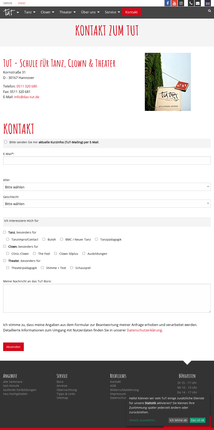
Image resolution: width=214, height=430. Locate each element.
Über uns (88, 12)
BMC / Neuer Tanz (78, 239)
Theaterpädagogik (24, 268)
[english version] (208, 3)
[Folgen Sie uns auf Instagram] (181, 3)
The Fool (44, 254)
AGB (113, 385)
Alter (6, 180)
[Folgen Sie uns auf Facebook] (167, 3)
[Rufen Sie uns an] (191, 3)
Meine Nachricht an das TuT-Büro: (27, 281)
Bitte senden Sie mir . (54, 142)
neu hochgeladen (15, 393)
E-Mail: (8, 154)
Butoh (52, 239)
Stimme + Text (56, 268)
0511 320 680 (27, 86)
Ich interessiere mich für (21, 221)
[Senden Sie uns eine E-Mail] (198, 3)
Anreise (62, 385)
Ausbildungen (97, 254)
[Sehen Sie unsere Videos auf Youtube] (174, 3)
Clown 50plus (68, 254)
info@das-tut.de (26, 97)
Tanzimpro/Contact (24, 239)
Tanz (28, 12)
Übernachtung (67, 389)
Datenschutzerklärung (144, 330)
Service (110, 12)
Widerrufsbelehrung (124, 389)
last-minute (11, 385)
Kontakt (131, 12)
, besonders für (22, 232)
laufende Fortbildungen (19, 389)
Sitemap (62, 397)
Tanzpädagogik (110, 239)
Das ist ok (197, 420)
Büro (60, 381)
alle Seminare (12, 381)
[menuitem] (10, 12)
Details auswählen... (143, 420)
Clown (45, 12)
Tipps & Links (66, 393)
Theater (66, 12)
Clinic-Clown (20, 254)
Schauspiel (83, 268)
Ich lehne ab (178, 420)
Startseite (7, 3)
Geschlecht (11, 197)
